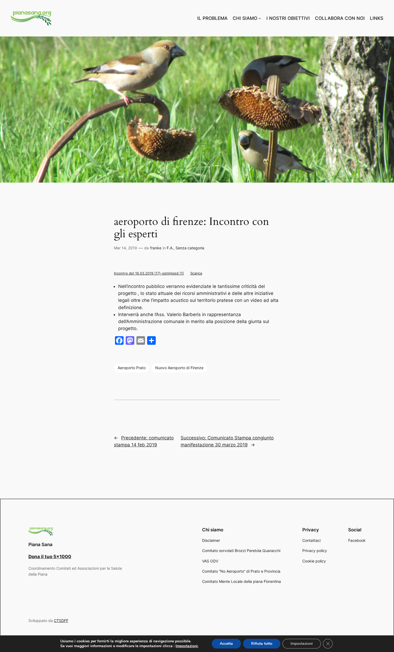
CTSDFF (61, 620)
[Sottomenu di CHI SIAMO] (259, 18)
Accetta (226, 643)
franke (155, 248)
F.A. (170, 248)
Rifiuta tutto (261, 643)
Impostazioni (187, 646)
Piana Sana (40, 544)
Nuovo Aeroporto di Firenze (179, 367)
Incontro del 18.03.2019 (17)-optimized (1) (149, 273)
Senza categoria (190, 248)
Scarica (196, 273)
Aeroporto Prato (132, 367)
